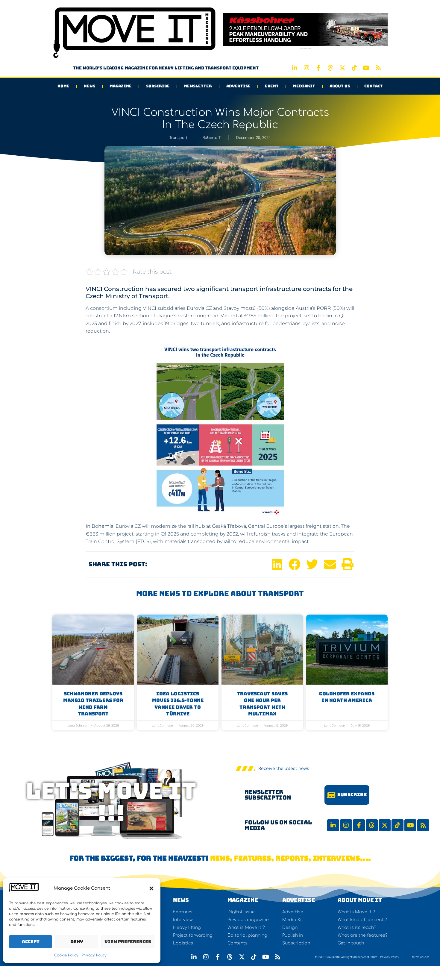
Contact (373, 86)
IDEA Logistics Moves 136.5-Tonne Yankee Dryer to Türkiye (178, 704)
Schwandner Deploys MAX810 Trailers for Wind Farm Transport (93, 704)
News (89, 86)
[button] (151, 888)
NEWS (181, 900)
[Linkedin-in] (295, 68)
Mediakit (304, 86)
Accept (31, 942)
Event (272, 86)
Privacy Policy (94, 955)
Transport (178, 138)
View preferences (127, 942)
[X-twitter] (342, 68)
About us (340, 86)
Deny (76, 942)
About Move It (360, 900)
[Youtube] (366, 68)
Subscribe (158, 86)
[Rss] (378, 68)
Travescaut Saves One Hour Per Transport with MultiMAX (262, 704)
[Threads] (330, 68)
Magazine (121, 86)
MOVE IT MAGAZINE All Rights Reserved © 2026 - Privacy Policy (357, 957)
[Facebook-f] (318, 68)
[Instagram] (306, 68)
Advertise (238, 86)
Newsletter (198, 86)
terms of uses (420, 957)
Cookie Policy (66, 955)
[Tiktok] (354, 68)
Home (63, 86)
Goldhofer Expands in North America (346, 697)
